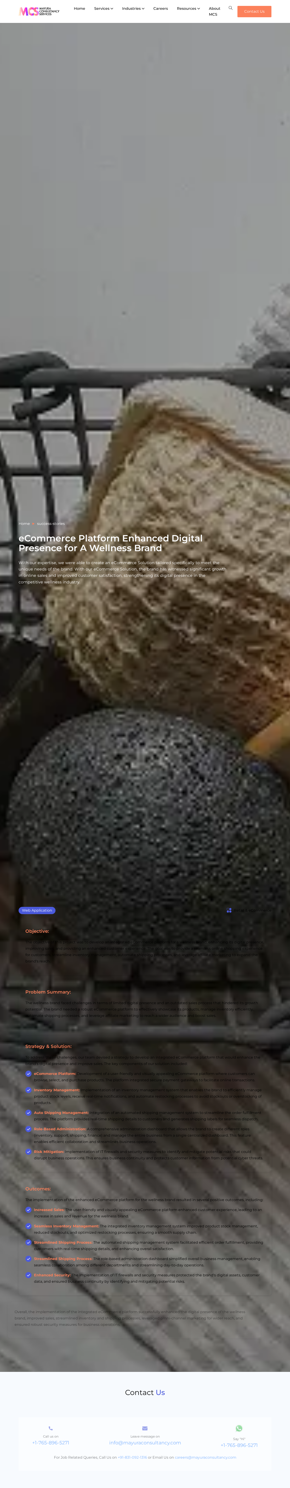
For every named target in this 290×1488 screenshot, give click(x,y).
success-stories (51, 523)
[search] (230, 7)
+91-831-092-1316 (132, 1446)
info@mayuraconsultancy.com (145, 1432)
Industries (131, 8)
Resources (186, 8)
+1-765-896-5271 (50, 1432)
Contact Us (254, 11)
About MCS (214, 11)
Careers (160, 8)
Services (101, 8)
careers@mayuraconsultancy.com (205, 1446)
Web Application (37, 910)
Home (79, 8)
